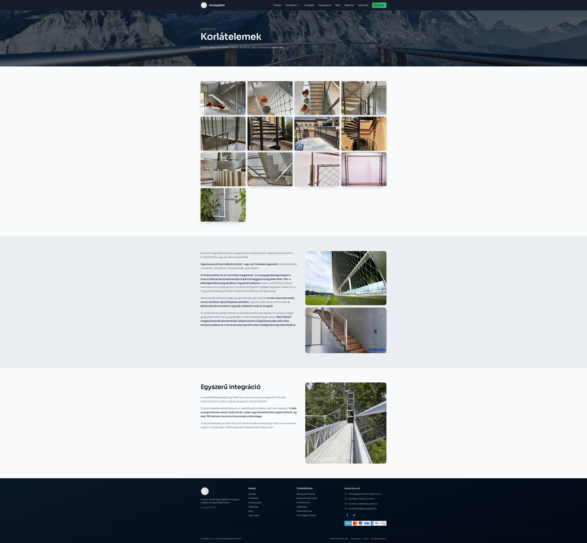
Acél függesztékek (306, 515)
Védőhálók (302, 506)
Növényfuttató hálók (307, 498)
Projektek (309, 5)
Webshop (349, 5)
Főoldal (277, 5)
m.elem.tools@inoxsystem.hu (363, 503)
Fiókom (366, 539)
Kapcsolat (363, 5)
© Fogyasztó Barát (378, 539)
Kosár (381, 5)
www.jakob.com (208, 507)
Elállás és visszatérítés (339, 539)
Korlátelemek (303, 502)
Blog (338, 5)
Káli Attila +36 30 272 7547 (361, 498)
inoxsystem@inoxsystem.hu (362, 508)
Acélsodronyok (304, 511)
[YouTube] (354, 515)
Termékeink (291, 5)
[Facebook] (347, 515)
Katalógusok (325, 5)
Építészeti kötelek (306, 493)
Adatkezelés (356, 539)
